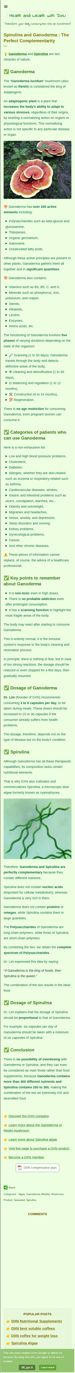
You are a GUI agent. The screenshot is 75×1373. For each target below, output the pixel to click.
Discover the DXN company (29, 1116)
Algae (21, 1194)
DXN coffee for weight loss (34, 1336)
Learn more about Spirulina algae (33, 1139)
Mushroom (57, 1194)
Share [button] (11, 1187)
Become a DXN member (26, 1157)
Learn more (47, 1367)
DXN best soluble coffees (33, 1329)
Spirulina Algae (24, 1343)
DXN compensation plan (40, 1167)
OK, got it (27, 1367)
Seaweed (19, 1199)
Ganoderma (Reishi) (38, 1194)
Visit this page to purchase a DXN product (39, 1148)
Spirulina (31, 1199)
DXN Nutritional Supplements (36, 1321)
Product (8, 1199)
